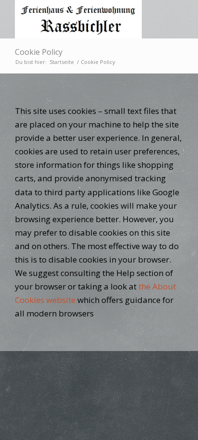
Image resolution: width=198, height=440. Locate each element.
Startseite (62, 61)
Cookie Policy (38, 52)
